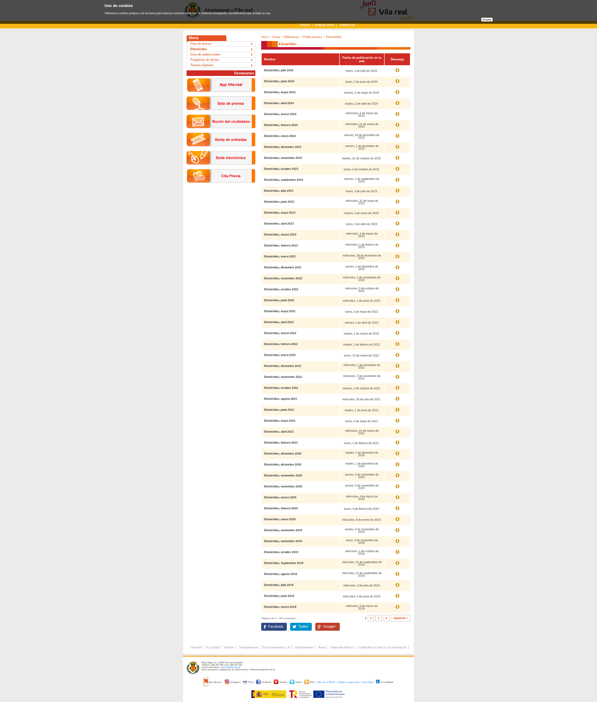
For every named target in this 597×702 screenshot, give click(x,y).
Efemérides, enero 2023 (280, 256)
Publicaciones (312, 37)
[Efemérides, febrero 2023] (397, 247)
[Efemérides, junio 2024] (397, 83)
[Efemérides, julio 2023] (397, 193)
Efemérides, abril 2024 (279, 103)
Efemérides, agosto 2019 (280, 574)
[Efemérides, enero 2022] (397, 357)
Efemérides (198, 49)
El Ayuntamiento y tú (276, 647)
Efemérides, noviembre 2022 (283, 278)
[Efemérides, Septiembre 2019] (397, 565)
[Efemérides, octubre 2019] (397, 554)
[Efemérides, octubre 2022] (397, 291)
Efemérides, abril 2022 (279, 322)
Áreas (276, 37)
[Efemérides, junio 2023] (397, 203)
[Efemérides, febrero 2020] (397, 510)
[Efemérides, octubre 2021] (397, 390)
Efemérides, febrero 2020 (281, 508)
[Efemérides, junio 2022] (397, 302)
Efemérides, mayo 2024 (279, 92)
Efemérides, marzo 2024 (280, 114)
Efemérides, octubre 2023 (281, 169)
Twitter (303, 626)
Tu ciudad (212, 647)
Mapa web (324, 24)
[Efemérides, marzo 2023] (397, 236)
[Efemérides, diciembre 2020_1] (397, 466)
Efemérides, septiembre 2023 (283, 179)
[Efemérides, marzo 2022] (397, 335)
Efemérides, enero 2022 (280, 355)
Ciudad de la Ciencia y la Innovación (382, 647)
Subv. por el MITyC (326, 682)
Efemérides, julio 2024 (278, 70)
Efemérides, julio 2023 (278, 190)
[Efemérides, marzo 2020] (397, 499)
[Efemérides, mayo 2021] (397, 423)
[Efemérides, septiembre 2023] (397, 182)
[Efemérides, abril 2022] (397, 324)
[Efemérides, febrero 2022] (397, 346)
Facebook (275, 626)
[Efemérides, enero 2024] (397, 138)
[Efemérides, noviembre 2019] (397, 543)
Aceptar (486, 19)
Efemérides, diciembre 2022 (282, 267)
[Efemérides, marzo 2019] (397, 609)
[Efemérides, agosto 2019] (397, 576)
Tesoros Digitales (202, 65)
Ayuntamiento (304, 647)
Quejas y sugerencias (348, 682)
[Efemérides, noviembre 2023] (397, 160)
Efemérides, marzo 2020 (280, 497)
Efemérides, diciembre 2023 (282, 147)
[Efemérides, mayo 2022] (397, 313)
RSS (312, 682)
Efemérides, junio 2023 (279, 201)
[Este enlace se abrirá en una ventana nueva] (221, 168)
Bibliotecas (291, 37)
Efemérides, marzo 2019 (280, 607)
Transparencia (248, 647)
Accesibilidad (386, 682)
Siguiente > (400, 618)
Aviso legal (367, 682)
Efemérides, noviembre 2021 (283, 377)
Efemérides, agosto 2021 (280, 399)
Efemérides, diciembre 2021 (282, 366)
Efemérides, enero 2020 (280, 519)
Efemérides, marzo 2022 (280, 333)
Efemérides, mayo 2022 (279, 311)
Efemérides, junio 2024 (279, 81)
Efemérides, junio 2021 (279, 409)
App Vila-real (215, 682)
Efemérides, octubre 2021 (281, 388)
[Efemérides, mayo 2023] (397, 214)
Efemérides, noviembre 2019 (283, 530)
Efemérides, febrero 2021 (281, 442)
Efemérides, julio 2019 (278, 585)
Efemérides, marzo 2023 (280, 234)
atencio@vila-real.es (230, 667)
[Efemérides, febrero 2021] (397, 444)
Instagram (234, 682)
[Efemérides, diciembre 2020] (397, 455)
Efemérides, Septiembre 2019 (283, 563)
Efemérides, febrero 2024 (281, 125)
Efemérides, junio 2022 (279, 300)
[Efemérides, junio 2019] (397, 598)
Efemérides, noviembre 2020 (283, 475)
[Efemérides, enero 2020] (397, 521)
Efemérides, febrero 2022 (281, 344)
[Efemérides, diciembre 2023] (397, 149)
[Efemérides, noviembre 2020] (397, 488)
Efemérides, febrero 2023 (281, 245)
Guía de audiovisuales (205, 54)
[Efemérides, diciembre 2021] (397, 368)
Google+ (330, 626)
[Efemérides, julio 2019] (397, 587)
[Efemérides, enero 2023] (397, 258)
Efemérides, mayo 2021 (279, 420)
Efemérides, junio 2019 (279, 596)
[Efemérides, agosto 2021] (397, 401)
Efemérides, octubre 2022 (281, 289)
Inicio (305, 24)
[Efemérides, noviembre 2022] (397, 280)
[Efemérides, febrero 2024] (397, 127)
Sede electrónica (341, 647)
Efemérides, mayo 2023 (279, 212)
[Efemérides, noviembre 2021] (397, 379)
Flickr (250, 682)
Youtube (283, 682)
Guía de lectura (200, 43)
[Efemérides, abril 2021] (397, 433)
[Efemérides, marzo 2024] (397, 116)
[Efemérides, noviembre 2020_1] (397, 477)
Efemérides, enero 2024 (280, 136)
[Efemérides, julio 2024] (397, 72)
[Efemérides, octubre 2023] (397, 171)
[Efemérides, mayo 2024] (397, 94)
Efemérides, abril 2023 (279, 223)
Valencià (347, 24)
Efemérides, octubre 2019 (281, 552)
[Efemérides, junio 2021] (397, 412)
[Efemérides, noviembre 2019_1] (397, 532)
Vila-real (195, 647)
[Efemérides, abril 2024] (397, 105)
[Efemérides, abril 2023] (397, 225)
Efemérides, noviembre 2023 (283, 158)
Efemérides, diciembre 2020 (282, 453)
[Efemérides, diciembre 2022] (397, 269)
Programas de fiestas (204, 60)
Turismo (228, 647)
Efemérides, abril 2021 (279, 431)
